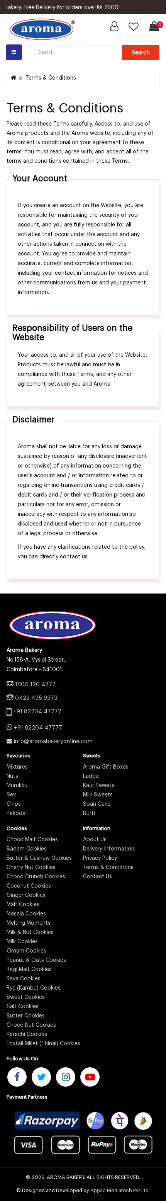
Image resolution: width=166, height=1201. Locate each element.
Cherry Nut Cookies (31, 867)
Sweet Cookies (26, 997)
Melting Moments (29, 923)
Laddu (91, 776)
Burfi (89, 813)
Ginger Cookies (26, 895)
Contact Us (97, 876)
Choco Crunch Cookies (36, 876)
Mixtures (17, 767)
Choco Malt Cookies (32, 839)
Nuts (12, 776)
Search (141, 52)
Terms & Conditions (50, 78)
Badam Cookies (27, 849)
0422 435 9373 (36, 698)
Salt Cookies (23, 1006)
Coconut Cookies (29, 886)
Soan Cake (96, 804)
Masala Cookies (26, 914)
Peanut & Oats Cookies (36, 960)
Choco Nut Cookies (31, 1025)
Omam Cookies (26, 951)
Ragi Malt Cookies (29, 969)
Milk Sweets (98, 795)
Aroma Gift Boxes (106, 767)
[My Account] (114, 28)
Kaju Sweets (98, 785)
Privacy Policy (100, 858)
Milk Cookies (22, 941)
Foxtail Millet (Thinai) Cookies (43, 1043)
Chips (14, 804)
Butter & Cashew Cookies (39, 858)
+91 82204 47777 (37, 711)
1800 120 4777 (35, 684)
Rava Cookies (24, 979)
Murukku (17, 785)
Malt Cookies (23, 904)
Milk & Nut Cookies (30, 932)
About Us (95, 839)
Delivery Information (108, 849)
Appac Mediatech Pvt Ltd (119, 1190)
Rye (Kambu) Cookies (34, 988)
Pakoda (16, 813)
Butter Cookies (26, 1016)
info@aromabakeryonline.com (53, 741)
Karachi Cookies (27, 1034)
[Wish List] (133, 29)
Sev (11, 795)
